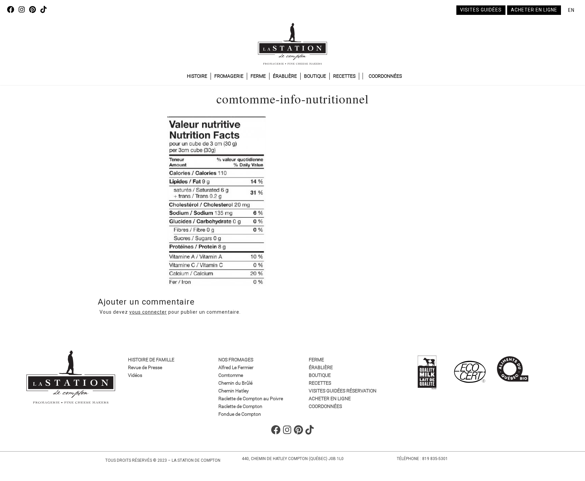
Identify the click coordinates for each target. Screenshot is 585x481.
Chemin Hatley (233, 390)
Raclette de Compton (240, 406)
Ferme (258, 76)
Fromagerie (228, 76)
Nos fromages (235, 359)
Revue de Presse (145, 367)
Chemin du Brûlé (235, 383)
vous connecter (148, 312)
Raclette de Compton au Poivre (250, 398)
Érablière (285, 76)
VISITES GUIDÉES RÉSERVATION (342, 390)
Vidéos (135, 375)
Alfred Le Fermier (236, 367)
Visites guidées (481, 10)
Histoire (197, 76)
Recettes (344, 76)
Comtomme (230, 375)
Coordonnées (385, 76)
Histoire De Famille (151, 359)
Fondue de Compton (239, 414)
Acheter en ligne (534, 10)
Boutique (315, 76)
